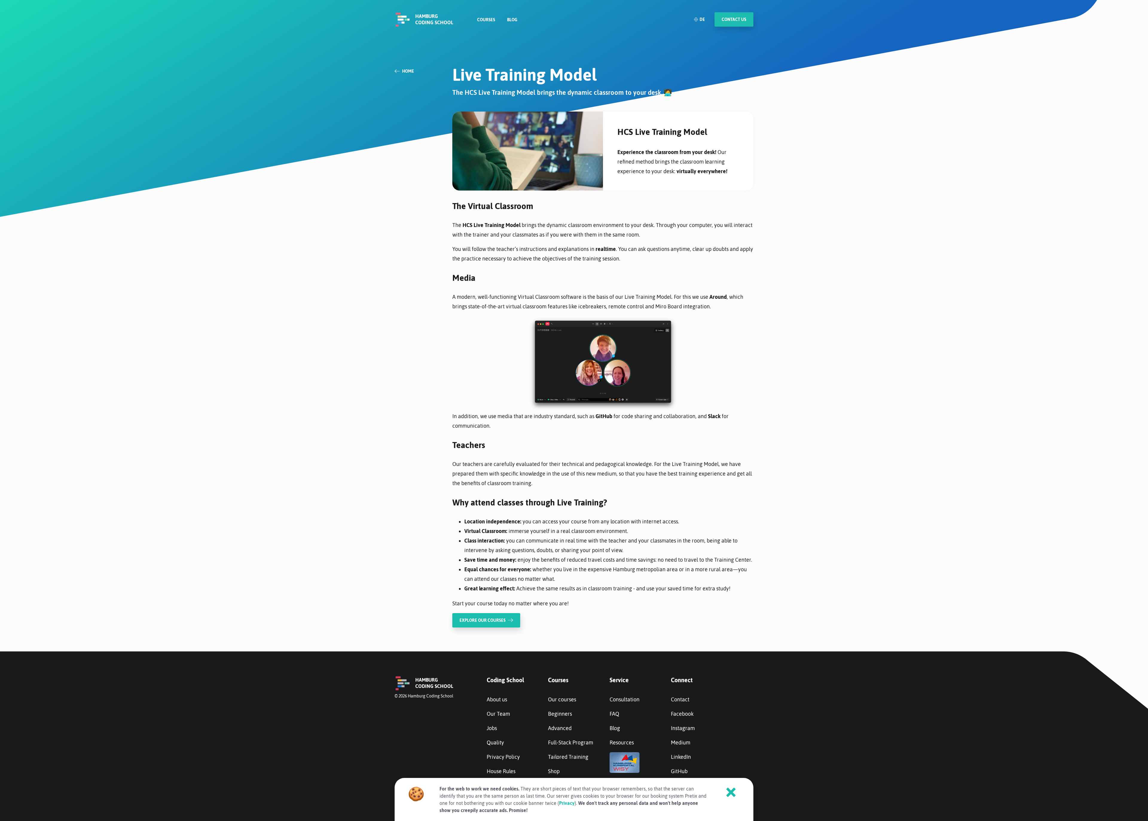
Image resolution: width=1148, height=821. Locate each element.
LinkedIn (681, 757)
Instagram (683, 728)
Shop (554, 771)
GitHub (679, 771)
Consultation (624, 699)
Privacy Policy (503, 757)
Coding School (505, 680)
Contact (680, 699)
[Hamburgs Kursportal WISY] (624, 771)
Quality (495, 742)
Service (619, 680)
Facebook (682, 714)
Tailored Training (568, 757)
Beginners (560, 714)
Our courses (562, 699)
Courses (486, 19)
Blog (512, 19)
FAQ (614, 714)
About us (497, 699)
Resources (622, 742)
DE (702, 19)
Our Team (498, 714)
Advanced (560, 728)
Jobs (492, 728)
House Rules (501, 771)
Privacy (567, 803)
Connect (682, 680)
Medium (680, 742)
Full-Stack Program (570, 742)
